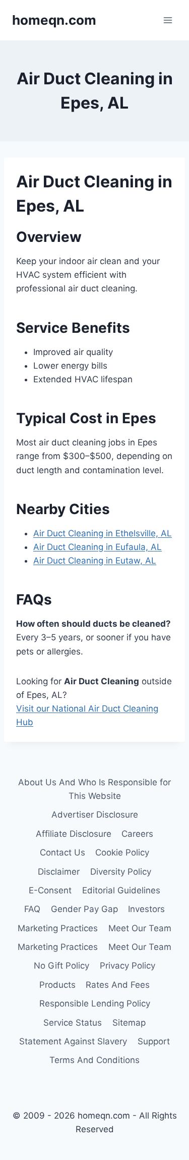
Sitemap (129, 1023)
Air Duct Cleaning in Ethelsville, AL (102, 533)
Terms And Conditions (94, 1060)
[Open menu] (167, 20)
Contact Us (62, 852)
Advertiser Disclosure (94, 815)
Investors (146, 909)
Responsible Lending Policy (94, 1003)
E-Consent (50, 890)
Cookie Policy (122, 852)
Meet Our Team (139, 928)
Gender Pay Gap (84, 909)
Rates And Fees (118, 985)
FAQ (32, 909)
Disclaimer (59, 872)
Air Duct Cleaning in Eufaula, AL (97, 547)
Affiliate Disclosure (73, 834)
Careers (137, 834)
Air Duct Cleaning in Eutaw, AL (94, 561)
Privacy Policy (127, 966)
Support (154, 1041)
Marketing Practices (58, 928)
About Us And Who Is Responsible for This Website (94, 789)
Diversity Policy (120, 872)
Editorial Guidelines (121, 890)
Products (57, 985)
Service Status (72, 1023)
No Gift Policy (61, 966)
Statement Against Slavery (73, 1041)
